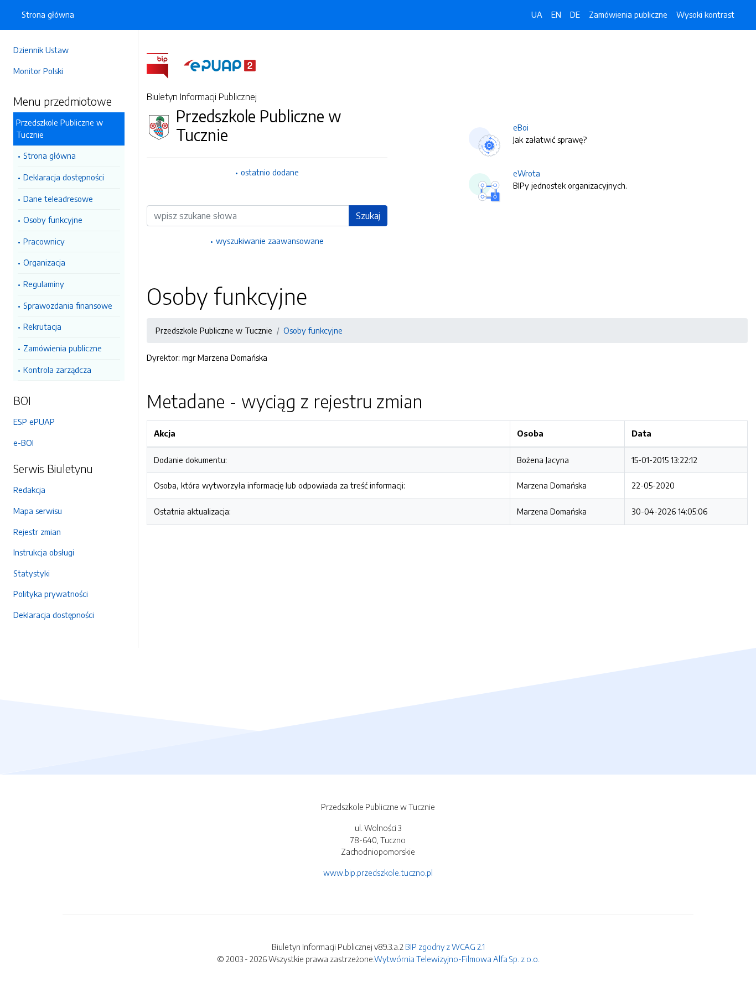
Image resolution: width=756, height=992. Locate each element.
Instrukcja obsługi (43, 552)
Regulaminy (43, 284)
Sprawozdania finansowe (67, 305)
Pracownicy (44, 241)
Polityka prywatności (50, 594)
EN (556, 14)
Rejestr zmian (37, 532)
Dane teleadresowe (58, 199)
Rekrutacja (42, 326)
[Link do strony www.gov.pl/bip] (164, 65)
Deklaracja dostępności (63, 177)
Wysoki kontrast (705, 14)
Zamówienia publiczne (62, 348)
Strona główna (49, 155)
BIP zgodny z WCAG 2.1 (445, 947)
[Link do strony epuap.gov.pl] (220, 65)
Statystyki (31, 573)
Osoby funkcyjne (52, 220)
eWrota (526, 173)
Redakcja (29, 490)
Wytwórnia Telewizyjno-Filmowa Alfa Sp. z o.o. (457, 959)
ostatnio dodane (270, 172)
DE (575, 14)
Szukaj (368, 215)
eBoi (521, 127)
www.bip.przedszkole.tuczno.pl (378, 872)
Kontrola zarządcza (57, 370)
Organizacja (44, 262)
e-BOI (23, 443)
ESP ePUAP (34, 422)
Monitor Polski (38, 71)
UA (536, 14)
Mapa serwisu (37, 511)
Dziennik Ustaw (41, 50)
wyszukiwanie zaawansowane (270, 241)
